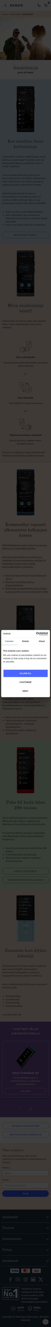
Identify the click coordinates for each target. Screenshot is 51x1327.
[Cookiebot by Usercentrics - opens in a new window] (36, 633)
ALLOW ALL (26, 673)
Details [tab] (25, 641)
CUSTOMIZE (25, 682)
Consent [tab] (9, 641)
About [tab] (42, 641)
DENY (25, 691)
